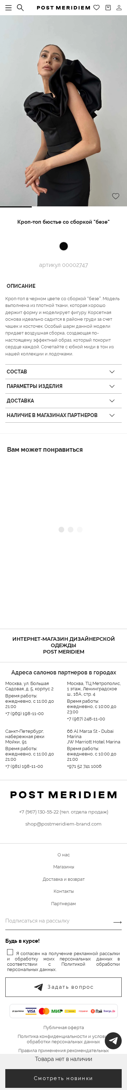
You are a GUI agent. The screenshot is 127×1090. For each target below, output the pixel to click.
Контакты (64, 891)
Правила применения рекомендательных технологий (63, 1053)
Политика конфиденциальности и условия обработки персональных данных (64, 1039)
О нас (64, 854)
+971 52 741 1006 (84, 766)
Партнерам (63, 903)
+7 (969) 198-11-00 (24, 713)
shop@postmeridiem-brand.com (63, 824)
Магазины (63, 866)
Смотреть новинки (63, 1078)
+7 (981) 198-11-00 (24, 766)
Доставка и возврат (64, 879)
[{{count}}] (108, 7)
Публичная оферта (63, 1027)
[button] (16, 206)
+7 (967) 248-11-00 (86, 718)
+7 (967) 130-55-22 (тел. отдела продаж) (63, 812)
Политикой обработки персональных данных (63, 966)
